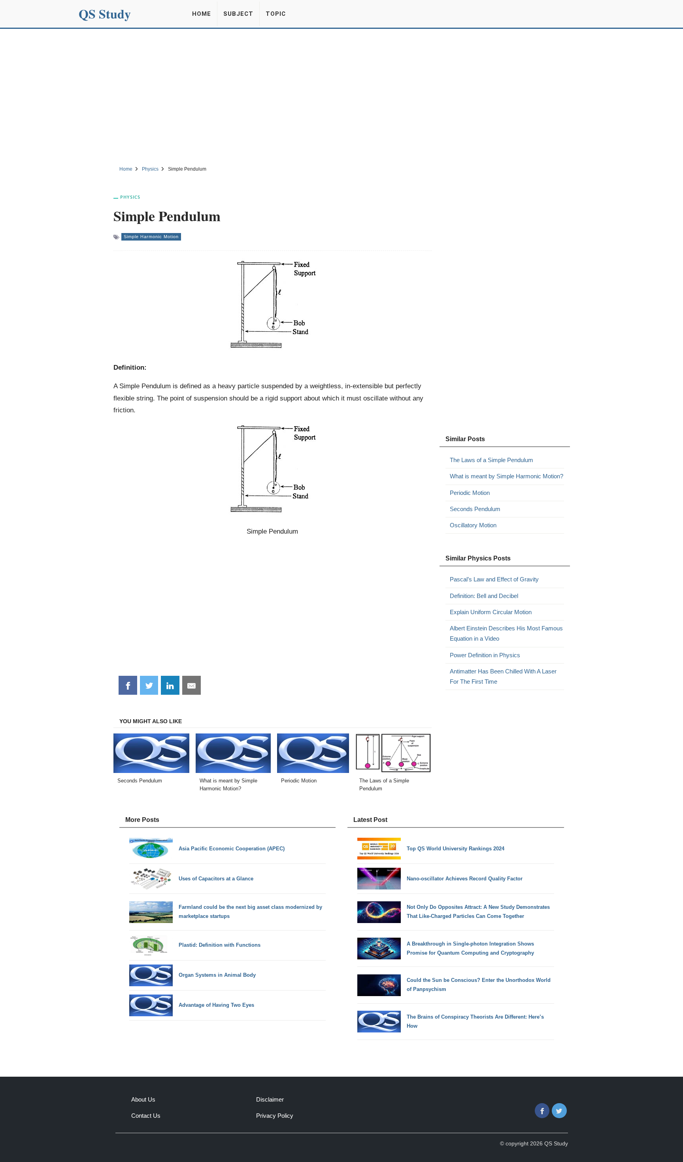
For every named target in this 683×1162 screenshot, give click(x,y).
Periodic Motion (470, 492)
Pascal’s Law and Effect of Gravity (494, 579)
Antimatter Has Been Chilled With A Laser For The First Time (503, 676)
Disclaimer (270, 1099)
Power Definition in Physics (485, 655)
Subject (238, 13)
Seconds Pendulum (475, 509)
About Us (143, 1099)
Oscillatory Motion (473, 525)
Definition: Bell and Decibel (484, 595)
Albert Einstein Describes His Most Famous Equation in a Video (506, 633)
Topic (276, 13)
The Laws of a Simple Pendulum (491, 460)
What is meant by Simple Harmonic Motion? (506, 476)
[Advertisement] (341, 96)
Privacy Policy (274, 1115)
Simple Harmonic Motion (151, 236)
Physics (130, 197)
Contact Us (145, 1115)
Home (201, 13)
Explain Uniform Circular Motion (491, 612)
